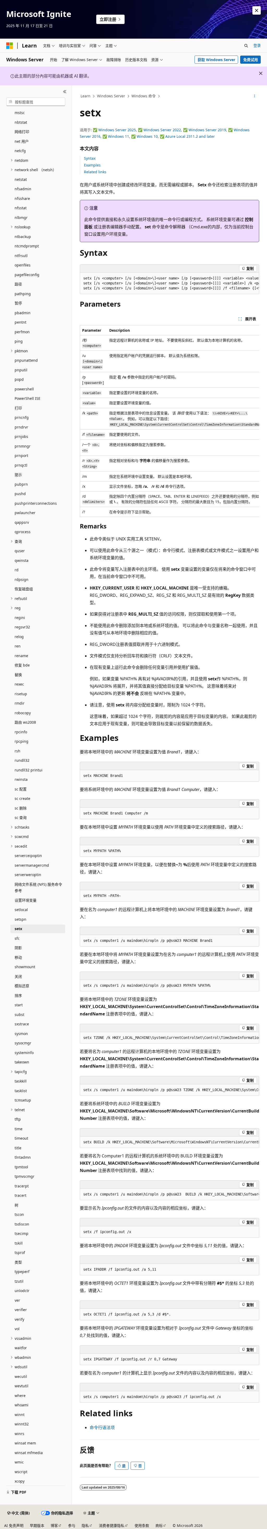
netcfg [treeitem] (20, 150)
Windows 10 (147, 136)
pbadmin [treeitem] (23, 312)
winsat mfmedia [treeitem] (29, 1452)
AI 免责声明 (13, 1525)
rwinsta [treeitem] (21, 779)
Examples (92, 165)
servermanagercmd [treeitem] (32, 865)
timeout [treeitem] (21, 1138)
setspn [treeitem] (20, 919)
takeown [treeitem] (22, 1062)
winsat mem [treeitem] (25, 1443)
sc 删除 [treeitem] (21, 808)
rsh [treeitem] (17, 750)
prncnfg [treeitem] (22, 417)
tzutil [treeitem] (19, 1281)
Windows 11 (118, 136)
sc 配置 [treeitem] (21, 789)
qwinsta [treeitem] (21, 560)
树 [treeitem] (16, 1205)
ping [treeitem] (19, 341)
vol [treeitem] (17, 1328)
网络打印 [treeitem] (22, 131)
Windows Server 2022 (162, 129)
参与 (71, 1525)
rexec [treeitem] (19, 684)
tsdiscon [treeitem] (22, 1224)
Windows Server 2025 (117, 129)
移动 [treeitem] (18, 957)
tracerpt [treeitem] (22, 1185)
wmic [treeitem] (19, 1462)
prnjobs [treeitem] (21, 436)
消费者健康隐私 (111, 1525)
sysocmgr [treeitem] (23, 1042)
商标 (159, 1525)
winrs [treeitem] (19, 1433)
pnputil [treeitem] (21, 369)
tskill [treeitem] (19, 1243)
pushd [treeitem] (20, 493)
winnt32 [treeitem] (22, 1423)
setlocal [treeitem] (21, 909)
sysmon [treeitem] (21, 1033)
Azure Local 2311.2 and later (190, 136)
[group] (169, 283)
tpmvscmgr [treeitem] (24, 1176)
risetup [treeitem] (21, 693)
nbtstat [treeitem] (21, 122)
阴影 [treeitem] (18, 947)
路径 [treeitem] (18, 284)
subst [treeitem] (19, 1014)
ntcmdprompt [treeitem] (27, 245)
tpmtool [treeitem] (21, 1166)
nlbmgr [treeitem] (21, 217)
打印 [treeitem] (18, 408)
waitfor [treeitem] (21, 1347)
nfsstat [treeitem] (21, 207)
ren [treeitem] (18, 646)
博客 (54, 1525)
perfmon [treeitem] (22, 331)
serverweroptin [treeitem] (28, 874)
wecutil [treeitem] (21, 1376)
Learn (85, 95)
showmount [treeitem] (25, 966)
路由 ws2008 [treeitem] (25, 722)
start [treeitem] (19, 1004)
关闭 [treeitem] (18, 976)
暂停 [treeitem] (18, 303)
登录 (257, 45)
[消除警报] (256, 10)
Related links (95, 171)
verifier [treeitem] (21, 1309)
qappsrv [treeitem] (22, 522)
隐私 (85, 1525)
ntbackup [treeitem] (23, 236)
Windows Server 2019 (207, 129)
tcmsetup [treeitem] (23, 1100)
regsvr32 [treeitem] (22, 626)
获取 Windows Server (216, 59)
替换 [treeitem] (18, 674)
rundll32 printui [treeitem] (29, 770)
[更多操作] (254, 96)
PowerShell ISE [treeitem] (27, 398)
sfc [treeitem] (17, 938)
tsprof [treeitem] (20, 1252)
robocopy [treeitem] (23, 712)
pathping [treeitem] (23, 293)
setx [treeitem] (18, 928)
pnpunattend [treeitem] (26, 360)
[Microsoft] (9, 45)
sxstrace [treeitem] (22, 1023)
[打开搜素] (246, 45)
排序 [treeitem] (18, 995)
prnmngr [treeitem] (23, 446)
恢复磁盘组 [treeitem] (24, 588)
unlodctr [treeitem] (22, 1290)
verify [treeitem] (19, 1319)
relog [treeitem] (19, 636)
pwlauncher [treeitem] (25, 512)
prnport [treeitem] (21, 455)
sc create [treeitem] (22, 798)
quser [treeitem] (20, 550)
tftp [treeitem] (18, 1119)
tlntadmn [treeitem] (23, 1157)
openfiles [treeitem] (23, 265)
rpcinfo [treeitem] (21, 731)
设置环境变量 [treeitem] (26, 900)
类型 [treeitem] (18, 1262)
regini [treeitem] (20, 617)
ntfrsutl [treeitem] (21, 255)
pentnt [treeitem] (20, 322)
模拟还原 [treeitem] (22, 985)
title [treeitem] (18, 1147)
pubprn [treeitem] (21, 484)
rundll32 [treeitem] (22, 760)
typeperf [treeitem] (22, 1271)
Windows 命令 (143, 95)
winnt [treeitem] (20, 1414)
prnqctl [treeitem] (21, 465)
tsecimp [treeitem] (21, 1233)
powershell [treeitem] (24, 388)
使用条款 (142, 1525)
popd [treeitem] (19, 379)
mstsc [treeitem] (20, 112)
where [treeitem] (20, 1395)
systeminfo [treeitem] (24, 1052)
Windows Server (111, 95)
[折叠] (64, 91)
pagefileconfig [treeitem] (27, 274)
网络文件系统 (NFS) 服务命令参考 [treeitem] (38, 887)
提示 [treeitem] (18, 474)
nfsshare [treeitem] (22, 198)
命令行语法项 (102, 1427)
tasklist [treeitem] (21, 1090)
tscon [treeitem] (19, 1214)
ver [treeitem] (17, 1300)
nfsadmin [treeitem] (23, 188)
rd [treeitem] (17, 569)
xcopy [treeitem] (20, 1481)
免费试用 (250, 59)
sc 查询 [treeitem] (21, 817)
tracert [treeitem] (20, 1195)
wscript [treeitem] (21, 1471)
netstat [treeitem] (21, 179)
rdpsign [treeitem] (21, 579)
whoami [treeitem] (21, 1404)
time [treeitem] (18, 1128)
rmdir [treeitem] (20, 703)
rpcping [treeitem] (21, 741)
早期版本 (37, 1525)
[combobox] (35, 102)
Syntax (89, 158)
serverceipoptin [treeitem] (28, 855)
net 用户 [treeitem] (22, 141)
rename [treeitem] (21, 655)
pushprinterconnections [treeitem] (36, 503)
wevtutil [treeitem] (21, 1385)
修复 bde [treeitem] (22, 665)
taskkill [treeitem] (21, 1081)
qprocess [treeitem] (23, 531)
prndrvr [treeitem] (21, 427)
